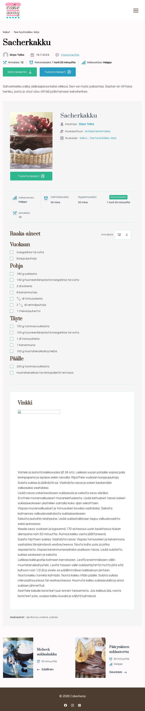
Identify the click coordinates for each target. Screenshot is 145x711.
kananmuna (26, 345)
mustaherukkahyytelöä (37, 351)
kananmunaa (27, 292)
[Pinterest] (79, 705)
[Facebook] (65, 705)
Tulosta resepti (55, 71)
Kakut (6, 32)
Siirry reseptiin (17, 71)
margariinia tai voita (30, 252)
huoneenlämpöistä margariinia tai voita (48, 279)
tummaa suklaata (33, 326)
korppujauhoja (27, 258)
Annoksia (107, 234)
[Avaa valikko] (135, 10)
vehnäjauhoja (31, 305)
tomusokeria (29, 299)
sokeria (24, 286)
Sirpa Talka (17, 55)
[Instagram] (72, 705)
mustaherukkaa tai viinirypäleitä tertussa (45, 372)
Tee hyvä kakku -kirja (26, 32)
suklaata (27, 273)
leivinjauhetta (28, 311)
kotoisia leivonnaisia (97, 131)
